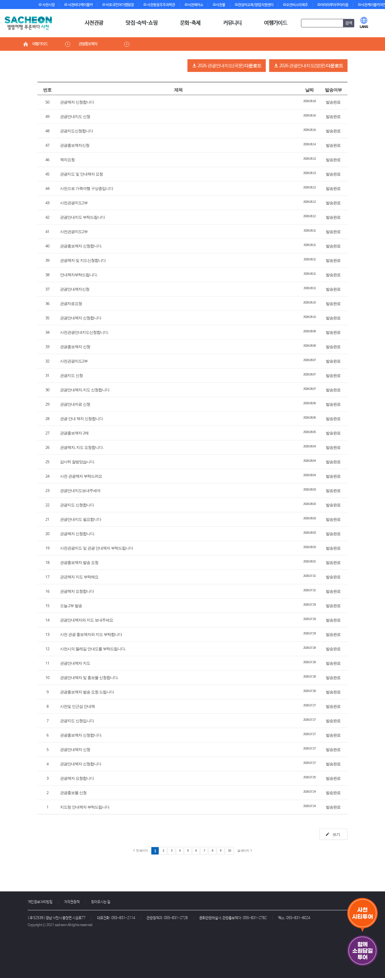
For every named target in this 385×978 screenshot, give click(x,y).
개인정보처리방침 (40, 902)
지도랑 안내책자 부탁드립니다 (84, 807)
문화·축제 (190, 23)
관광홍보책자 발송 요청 (79, 562)
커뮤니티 (232, 23)
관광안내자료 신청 (75, 404)
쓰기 (336, 834)
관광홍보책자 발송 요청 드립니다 (87, 692)
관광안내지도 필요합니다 (80, 519)
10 (229, 850)
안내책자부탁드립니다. (79, 274)
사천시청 (48, 5)
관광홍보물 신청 (73, 792)
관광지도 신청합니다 (77, 504)
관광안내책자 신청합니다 (80, 317)
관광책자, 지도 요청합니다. (81, 447)
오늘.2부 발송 (71, 605)
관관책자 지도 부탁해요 (79, 576)
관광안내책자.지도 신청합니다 (84, 389)
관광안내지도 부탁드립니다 (82, 217)
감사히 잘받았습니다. (77, 461)
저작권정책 (71, 902)
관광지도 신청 (71, 375)
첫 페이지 (141, 850)
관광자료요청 (71, 303)
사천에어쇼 (195, 5)
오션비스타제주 (297, 5)
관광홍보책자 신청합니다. (81, 246)
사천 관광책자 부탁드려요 (81, 476)
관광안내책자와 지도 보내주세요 (86, 620)
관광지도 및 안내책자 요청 (81, 174)
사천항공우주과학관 (161, 5)
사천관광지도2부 (74, 202)
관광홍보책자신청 (74, 145)
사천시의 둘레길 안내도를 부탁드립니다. (93, 648)
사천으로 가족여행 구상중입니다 (86, 188)
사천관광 (94, 23)
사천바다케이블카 (80, 5)
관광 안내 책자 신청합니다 (81, 418)
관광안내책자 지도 (75, 663)
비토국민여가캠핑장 (119, 5)
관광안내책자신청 (74, 289)
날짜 (309, 90)
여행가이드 (275, 23)
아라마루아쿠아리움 (334, 5)
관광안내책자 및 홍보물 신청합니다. (89, 677)
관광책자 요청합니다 (77, 591)
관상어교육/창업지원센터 (255, 5)
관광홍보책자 (88, 44)
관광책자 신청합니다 (77, 102)
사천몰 (220, 5)
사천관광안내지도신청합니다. (84, 332)
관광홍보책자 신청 (75, 346)
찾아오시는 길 (100, 902)
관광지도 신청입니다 (77, 720)
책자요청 (67, 159)
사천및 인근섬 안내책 (77, 706)
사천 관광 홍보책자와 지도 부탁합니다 (91, 634)
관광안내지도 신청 (75, 116)
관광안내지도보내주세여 (80, 490)
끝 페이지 (243, 850)
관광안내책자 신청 (75, 749)
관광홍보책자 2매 (74, 433)
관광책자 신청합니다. (77, 533)
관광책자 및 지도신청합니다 (83, 260)
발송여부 (333, 90)
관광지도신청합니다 (76, 130)
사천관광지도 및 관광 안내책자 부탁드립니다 (96, 548)
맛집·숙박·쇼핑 (142, 23)
